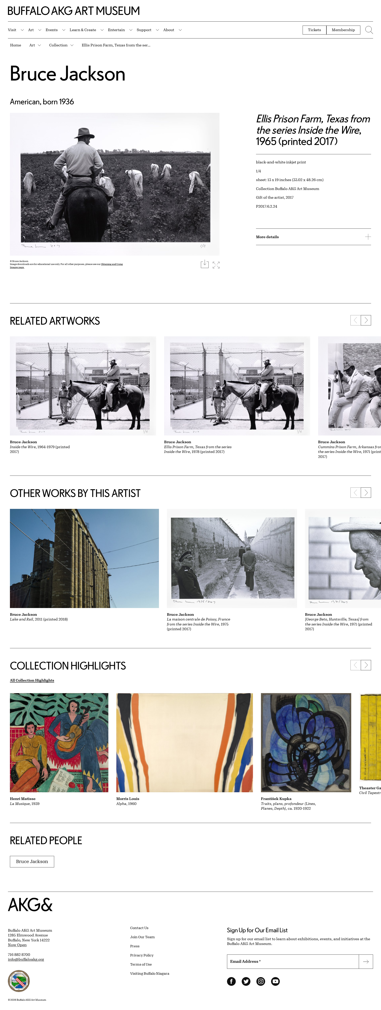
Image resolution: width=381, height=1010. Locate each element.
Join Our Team (142, 937)
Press (135, 946)
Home (15, 45)
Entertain (116, 30)
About (168, 30)
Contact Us (139, 928)
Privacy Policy (142, 955)
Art (31, 30)
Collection (58, 45)
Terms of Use (141, 964)
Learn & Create (83, 30)
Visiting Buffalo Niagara (149, 973)
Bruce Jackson (68, 73)
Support (144, 30)
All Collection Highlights (32, 680)
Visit (12, 30)
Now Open (17, 945)
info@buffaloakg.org (26, 959)
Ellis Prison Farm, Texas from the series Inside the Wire (116, 45)
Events (52, 30)
